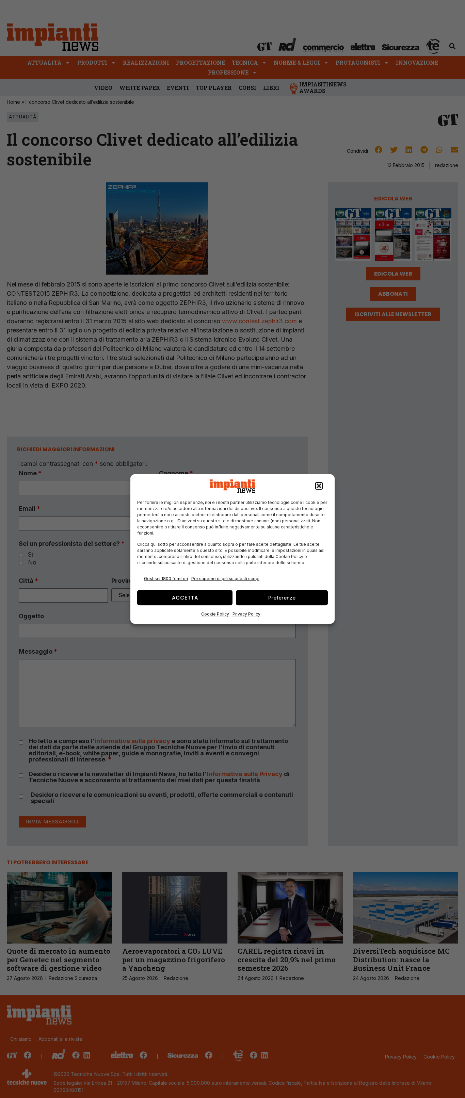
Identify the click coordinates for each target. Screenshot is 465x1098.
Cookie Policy (215, 614)
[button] (319, 486)
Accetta (185, 597)
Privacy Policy (246, 614)
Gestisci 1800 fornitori (166, 578)
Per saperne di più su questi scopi (225, 578)
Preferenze (281, 597)
